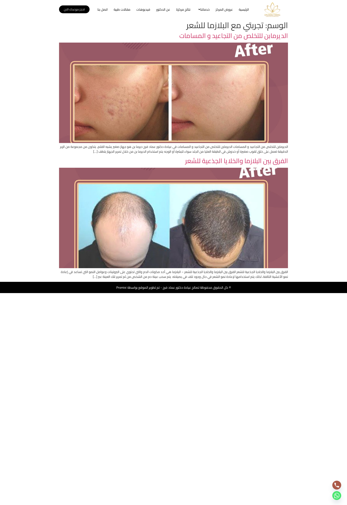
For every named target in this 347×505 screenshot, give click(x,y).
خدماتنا (205, 9)
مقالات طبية (122, 9)
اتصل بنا (102, 9)
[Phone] (336, 485)
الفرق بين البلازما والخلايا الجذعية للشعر (236, 161)
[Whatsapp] (336, 495)
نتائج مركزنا (183, 9)
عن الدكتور (163, 9)
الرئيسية (244, 9)
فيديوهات (143, 9)
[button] (203, 9)
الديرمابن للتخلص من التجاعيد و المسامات (233, 36)
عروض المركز (224, 9)
